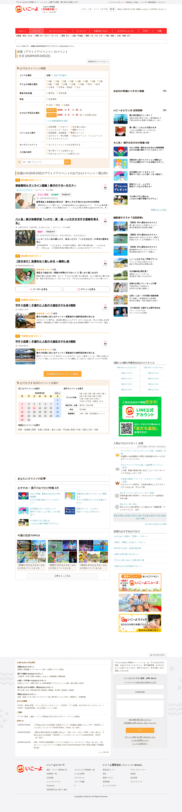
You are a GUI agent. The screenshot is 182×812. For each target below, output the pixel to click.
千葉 (52, 36)
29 (57, 416)
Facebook (50, 786)
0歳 (50, 81)
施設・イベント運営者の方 (57, 770)
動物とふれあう (143, 9)
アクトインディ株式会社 (132, 765)
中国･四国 (160, 515)
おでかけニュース (125, 31)
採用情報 (106, 782)
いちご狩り (64, 697)
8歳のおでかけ (126, 390)
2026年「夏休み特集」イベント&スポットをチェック (37, 705)
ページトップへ (159, 655)
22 (57, 412)
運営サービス (108, 778)
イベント (36, 31)
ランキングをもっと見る (156, 524)
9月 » (57, 393)
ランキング (81, 31)
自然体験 (52, 127)
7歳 (100, 81)
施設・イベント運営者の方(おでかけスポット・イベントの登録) (55, 717)
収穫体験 (53, 676)
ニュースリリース (53, 782)
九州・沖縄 (121, 36)
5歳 (86, 81)
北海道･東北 (130, 515)
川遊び (81, 683)
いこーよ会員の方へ (140, 744)
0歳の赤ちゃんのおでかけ (127, 367)
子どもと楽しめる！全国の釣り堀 (129, 560)
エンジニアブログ (109, 786)
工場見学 (20, 676)
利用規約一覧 (52, 774)
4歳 (79, 81)
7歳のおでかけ (153, 384)
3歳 (71, 81)
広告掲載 (50, 778)
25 (34, 416)
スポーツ (65, 127)
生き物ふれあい (80, 127)
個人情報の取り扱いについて (140, 720)
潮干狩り (55, 697)
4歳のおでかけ (126, 379)
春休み (119, 9)
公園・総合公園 (71, 683)
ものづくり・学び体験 (58, 136)
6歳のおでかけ (126, 384)
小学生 (51, 87)
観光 (62, 669)
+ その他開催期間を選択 (57, 121)
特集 (160, 31)
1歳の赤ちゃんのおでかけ (153, 367)
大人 (79, 87)
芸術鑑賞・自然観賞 (57, 133)
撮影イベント (78, 130)
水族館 (71, 690)
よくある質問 (79, 774)
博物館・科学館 (54, 690)
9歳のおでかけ (153, 390)
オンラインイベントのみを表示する (64, 145)
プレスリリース (136, 782)
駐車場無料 (47, 683)
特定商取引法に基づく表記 (57, 790)
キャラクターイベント (58, 139)
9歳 (57, 84)
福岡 (128, 36)
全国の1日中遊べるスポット (126, 554)
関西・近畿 (37, 429)
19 (40, 412)
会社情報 (133, 778)
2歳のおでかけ (126, 373)
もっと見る (102, 752)
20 (45, 412)
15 (57, 408)
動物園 (26, 669)
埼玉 (56, 36)
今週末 (67, 105)
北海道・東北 (21, 36)
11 (34, 408)
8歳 (50, 84)
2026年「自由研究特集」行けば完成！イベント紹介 (37, 708)
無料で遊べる (36, 683)
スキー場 (31, 697)
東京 (41, 36)
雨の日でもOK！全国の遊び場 (127, 548)
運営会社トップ (109, 770)
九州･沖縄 (140, 518)
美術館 (64, 690)
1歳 (57, 81)
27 (45, 416)
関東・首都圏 (24, 429)
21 (51, 412)
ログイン (162, 2)
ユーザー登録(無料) (148, 2)
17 (29, 412)
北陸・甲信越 (77, 36)
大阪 (92, 36)
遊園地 (20, 669)
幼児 (98, 84)
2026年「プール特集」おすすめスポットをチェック (81, 705)
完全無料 (52, 99)
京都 (96, 36)
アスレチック (58, 683)
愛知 (67, 36)
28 (51, 416)
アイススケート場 (43, 697)
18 (34, 412)
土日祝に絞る (91, 115)
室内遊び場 (35, 690)
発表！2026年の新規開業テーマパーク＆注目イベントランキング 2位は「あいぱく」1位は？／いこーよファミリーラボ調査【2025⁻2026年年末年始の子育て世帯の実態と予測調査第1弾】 (69, 745)
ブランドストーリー (138, 770)
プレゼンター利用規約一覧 (84, 770)
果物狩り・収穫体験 (78, 697)
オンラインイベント (58, 31)
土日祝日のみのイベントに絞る (62, 374)
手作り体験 (30, 676)
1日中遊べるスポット (158, 9)
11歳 (73, 84)
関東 (37, 36)
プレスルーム (79, 778)
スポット (22, 31)
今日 (50, 105)
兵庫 (100, 36)
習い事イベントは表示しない (61, 150)
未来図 (133, 774)
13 (45, 408)
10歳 (65, 84)
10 (29, 408)
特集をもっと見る (159, 209)
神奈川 (46, 36)
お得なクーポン (23, 683)
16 (22, 412)
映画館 (43, 690)
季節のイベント (77, 133)
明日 (58, 105)
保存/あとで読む (132, 2)
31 (29, 420)
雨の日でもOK (129, 9)
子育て (146, 31)
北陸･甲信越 (60, 75)
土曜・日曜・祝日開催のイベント (92, 414)
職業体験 (61, 676)
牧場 (50, 669)
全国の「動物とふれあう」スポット (130, 542)
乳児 (90, 84)
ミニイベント (97, 136)
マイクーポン (116, 2)
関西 (87, 36)
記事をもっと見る (63, 576)
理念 (104, 774)
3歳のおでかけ (153, 373)
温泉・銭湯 (21, 697)
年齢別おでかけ (101, 31)
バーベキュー (36, 669)
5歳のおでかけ (153, 379)
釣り (44, 669)
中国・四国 (110, 36)
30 (22, 420)
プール (55, 669)
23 (22, 416)
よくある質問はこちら (140, 740)
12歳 (81, 84)
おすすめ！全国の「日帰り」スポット (131, 536)
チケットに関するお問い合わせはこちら (140, 737)
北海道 (29, 36)
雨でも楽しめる (23, 690)
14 (51, 408)
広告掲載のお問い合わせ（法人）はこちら (140, 723)
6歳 (93, 81)
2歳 (64, 81)
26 (40, 416)
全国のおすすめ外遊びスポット (128, 566)
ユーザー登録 (22, 717)
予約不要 (63, 93)
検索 (67, 162)
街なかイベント (79, 136)
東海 (63, 36)
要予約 (51, 93)
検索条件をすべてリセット (98, 62)
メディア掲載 (79, 782)
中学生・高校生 (66, 87)
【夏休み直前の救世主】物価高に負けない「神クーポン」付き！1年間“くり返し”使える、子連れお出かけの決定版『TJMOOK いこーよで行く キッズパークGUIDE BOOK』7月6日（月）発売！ (69, 735)
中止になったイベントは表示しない (64, 153)
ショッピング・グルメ (58, 130)
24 (29, 416)
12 (40, 408)
